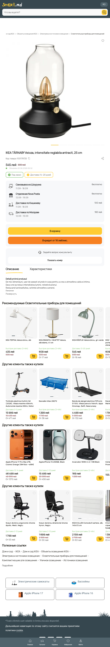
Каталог (42, 644)
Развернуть (11, 293)
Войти (81, 644)
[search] (104, 12)
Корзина (55, 644)
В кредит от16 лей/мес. (55, 240)
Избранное (68, 644)
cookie (19, 630)
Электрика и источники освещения (54, 34)
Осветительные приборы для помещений (87, 34)
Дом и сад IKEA (8, 34)
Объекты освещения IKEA (27, 34)
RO (104, 4)
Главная (30, 644)
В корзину (55, 231)
